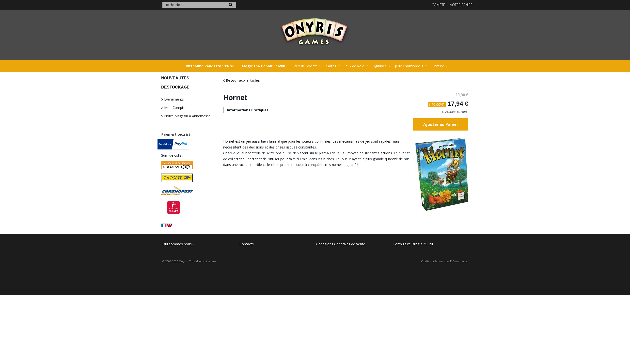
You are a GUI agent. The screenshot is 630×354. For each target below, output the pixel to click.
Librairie (438, 66)
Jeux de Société (305, 66)
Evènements (174, 99)
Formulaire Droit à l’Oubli (413, 244)
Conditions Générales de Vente (340, 244)
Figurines (379, 66)
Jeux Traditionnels (409, 66)
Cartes (331, 66)
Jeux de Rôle (354, 66)
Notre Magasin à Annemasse (187, 116)
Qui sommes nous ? (178, 244)
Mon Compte (174, 107)
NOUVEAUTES (175, 78)
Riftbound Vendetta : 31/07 (210, 66)
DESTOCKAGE (175, 87)
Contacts (246, 244)
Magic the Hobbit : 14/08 (263, 66)
